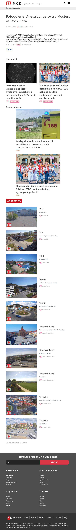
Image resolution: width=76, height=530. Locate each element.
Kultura (32, 4)
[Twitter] (10, 49)
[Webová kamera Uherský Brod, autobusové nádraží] (21, 358)
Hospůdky (9, 477)
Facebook (50, 517)
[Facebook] (7, 49)
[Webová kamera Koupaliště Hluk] (21, 264)
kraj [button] (38, 4)
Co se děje (12, 101)
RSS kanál (65, 518)
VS (40, 286)
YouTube (58, 517)
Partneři (41, 517)
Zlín (41, 209)
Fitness (42, 477)
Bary (7, 480)
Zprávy (26, 4)
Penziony (9, 499)
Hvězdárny (43, 505)
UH (40, 262)
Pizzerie (8, 484)
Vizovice (43, 397)
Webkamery (14, 200)
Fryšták (43, 420)
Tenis (41, 482)
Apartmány (9, 501)
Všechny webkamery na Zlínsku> (16, 443)
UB (40, 333)
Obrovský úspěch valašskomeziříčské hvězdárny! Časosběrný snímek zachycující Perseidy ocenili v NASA (21, 92)
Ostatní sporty (44, 484)
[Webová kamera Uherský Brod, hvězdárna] (21, 381)
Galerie (42, 503)
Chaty (8, 503)
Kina (41, 501)
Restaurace (9, 475)
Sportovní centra (44, 480)
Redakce (33, 517)
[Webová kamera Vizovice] (21, 405)
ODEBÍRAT (54, 462)
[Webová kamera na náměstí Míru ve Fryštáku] (21, 428)
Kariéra (26, 517)
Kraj (7, 101)
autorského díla (25, 527)
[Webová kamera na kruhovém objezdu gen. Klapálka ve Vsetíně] (21, 311)
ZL (40, 215)
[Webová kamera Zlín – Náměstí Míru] (21, 217)
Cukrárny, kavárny (11, 482)
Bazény (42, 475)
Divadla (42, 499)
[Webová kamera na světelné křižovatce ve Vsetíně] (21, 287)
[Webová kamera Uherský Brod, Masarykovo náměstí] (21, 334)
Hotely (8, 496)
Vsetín (42, 279)
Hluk (41, 256)
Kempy (8, 505)
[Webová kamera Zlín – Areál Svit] (21, 240)
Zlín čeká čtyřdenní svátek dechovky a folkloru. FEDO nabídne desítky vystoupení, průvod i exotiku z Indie (53, 92)
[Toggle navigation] (69, 3)
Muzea (42, 496)
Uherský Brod (46, 326)
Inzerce (18, 517)
